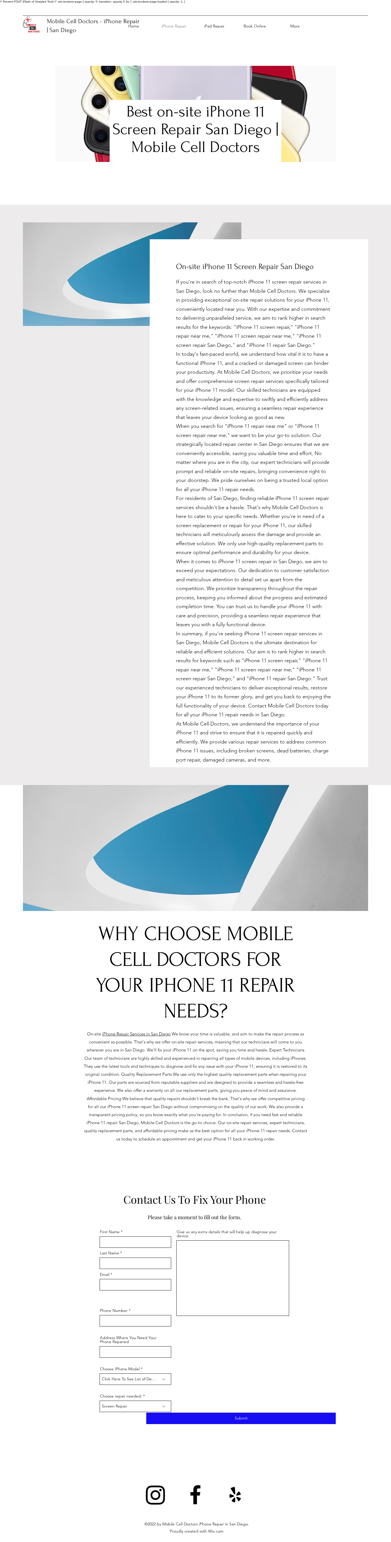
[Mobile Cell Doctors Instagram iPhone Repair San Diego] (155, 1494)
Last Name (109, 1253)
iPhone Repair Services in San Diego (136, 1034)
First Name (110, 1232)
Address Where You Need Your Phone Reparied (128, 1340)
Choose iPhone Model (120, 1369)
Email (104, 1274)
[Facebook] (195, 1494)
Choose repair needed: (121, 1396)
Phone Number (114, 1310)
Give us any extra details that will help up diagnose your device (227, 1234)
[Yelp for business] (235, 1494)
